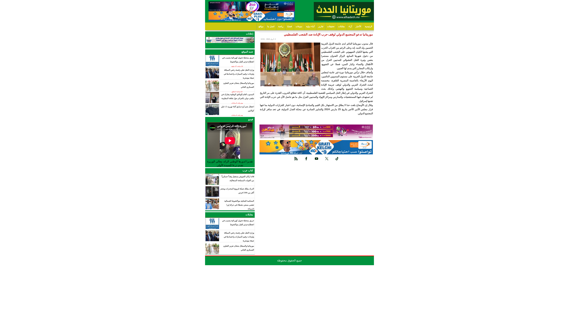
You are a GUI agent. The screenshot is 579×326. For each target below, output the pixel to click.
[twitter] (327, 159)
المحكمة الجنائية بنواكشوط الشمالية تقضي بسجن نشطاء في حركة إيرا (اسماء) (239, 205)
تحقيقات (330, 26)
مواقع (261, 26)
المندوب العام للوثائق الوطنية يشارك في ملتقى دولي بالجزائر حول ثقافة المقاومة (237, 96)
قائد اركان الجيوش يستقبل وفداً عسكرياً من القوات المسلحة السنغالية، (238, 178)
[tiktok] (337, 159)
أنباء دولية (310, 26)
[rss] (296, 159)
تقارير (320, 26)
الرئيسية (368, 26)
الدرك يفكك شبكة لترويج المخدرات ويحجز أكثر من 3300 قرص (237, 191)
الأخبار (358, 26)
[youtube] (316, 159)
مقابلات (341, 26)
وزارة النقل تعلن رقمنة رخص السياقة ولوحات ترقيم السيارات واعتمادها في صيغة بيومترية (239, 74)
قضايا (289, 26)
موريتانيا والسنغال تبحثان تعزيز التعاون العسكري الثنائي (238, 85)
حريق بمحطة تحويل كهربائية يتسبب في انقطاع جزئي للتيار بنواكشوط (238, 60)
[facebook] (306, 159)
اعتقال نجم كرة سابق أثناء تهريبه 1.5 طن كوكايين (237, 108)
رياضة (280, 26)
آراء (350, 26)
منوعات (299, 26)
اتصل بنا (270, 26)
